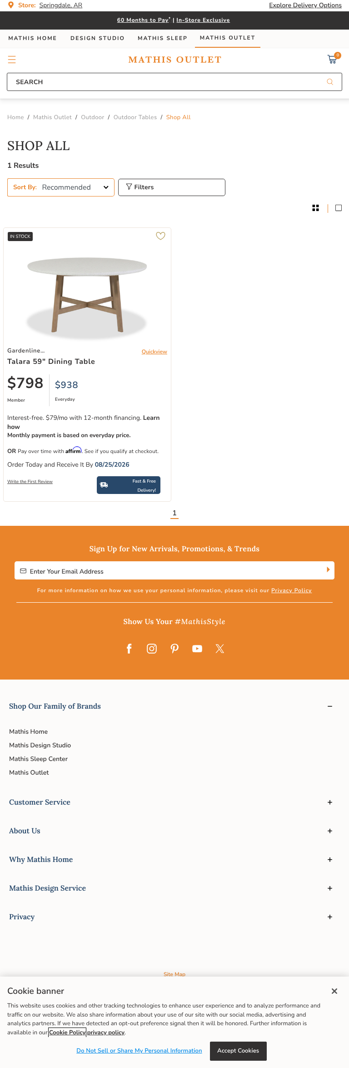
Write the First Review (30, 482)
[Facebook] (129, 649)
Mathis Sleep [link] (163, 38)
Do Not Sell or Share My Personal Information (139, 1051)
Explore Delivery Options (305, 5)
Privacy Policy (291, 590)
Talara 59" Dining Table (51, 362)
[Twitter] (220, 649)
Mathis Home (28, 731)
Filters (143, 187)
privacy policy (106, 1032)
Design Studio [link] (97, 38)
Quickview (154, 352)
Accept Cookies (238, 1051)
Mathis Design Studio (40, 745)
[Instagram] (152, 649)
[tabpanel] (174, 332)
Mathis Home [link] (32, 38)
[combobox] (174, 82)
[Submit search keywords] (330, 82)
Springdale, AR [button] (61, 5)
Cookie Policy (67, 1032)
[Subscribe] (327, 570)
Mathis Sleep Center (38, 759)
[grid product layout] (315, 208)
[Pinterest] (174, 649)
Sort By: (25, 187)
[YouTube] (197, 649)
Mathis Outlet (29, 772)
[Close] (334, 991)
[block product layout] (338, 208)
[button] (12, 59)
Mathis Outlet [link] (227, 38)
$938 (66, 385)
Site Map (174, 974)
